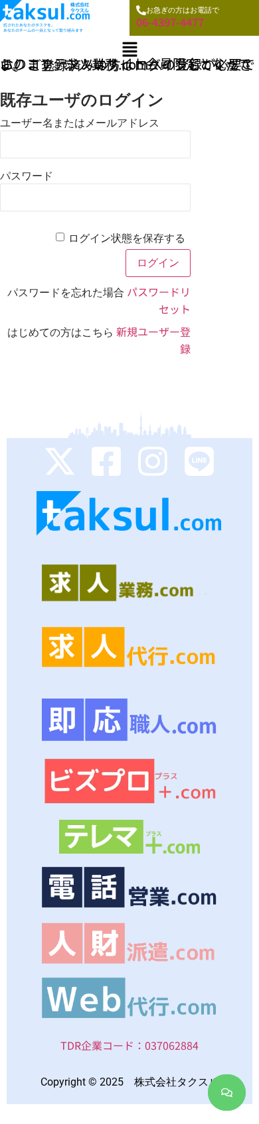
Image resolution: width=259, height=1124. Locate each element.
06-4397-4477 (170, 22)
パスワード (26, 176)
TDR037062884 (129, 1045)
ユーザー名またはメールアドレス (79, 123)
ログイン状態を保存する (126, 238)
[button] (129, 49)
